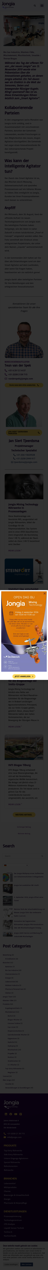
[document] (24, 635)
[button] (45, 593)
